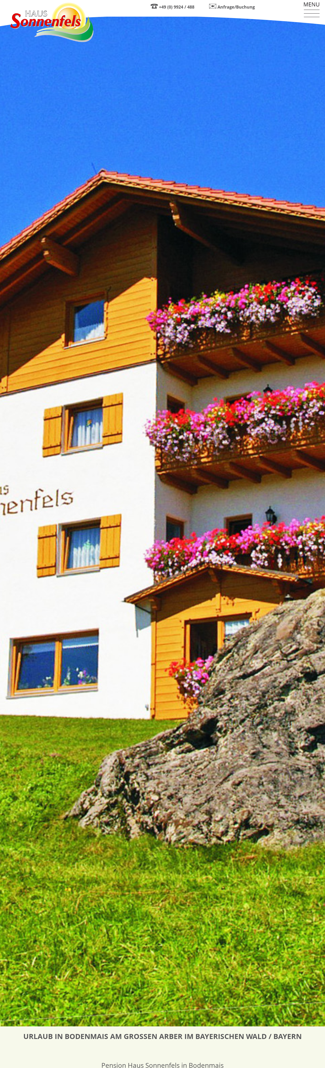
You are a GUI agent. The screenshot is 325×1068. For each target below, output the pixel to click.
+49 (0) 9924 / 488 (176, 7)
